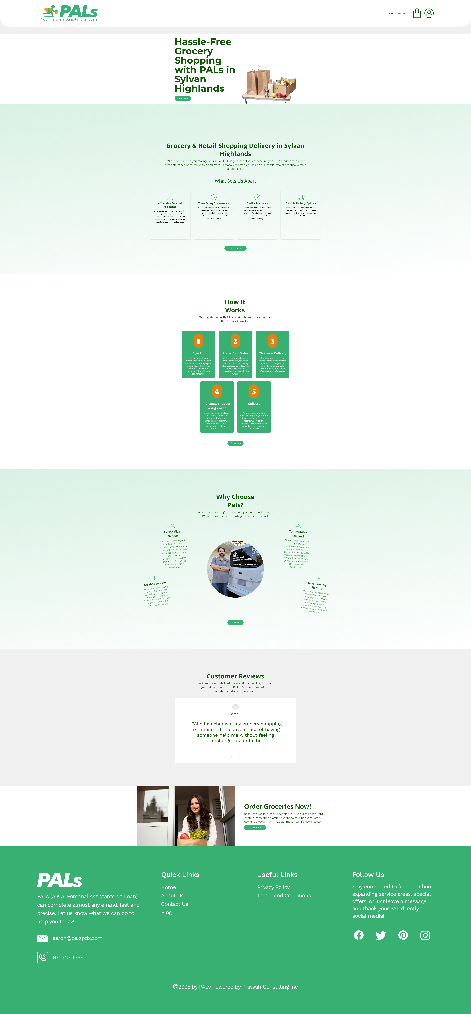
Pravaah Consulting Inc (270, 987)
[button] (401, 13)
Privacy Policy (273, 887)
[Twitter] (380, 935)
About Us (172, 895)
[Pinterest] (403, 935)
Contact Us (174, 904)
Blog (166, 912)
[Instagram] (425, 935)
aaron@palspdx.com (78, 938)
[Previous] (232, 757)
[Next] (239, 757)
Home (169, 887)
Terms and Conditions (284, 895)
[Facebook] (358, 935)
